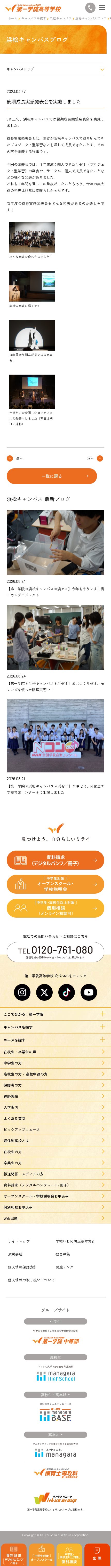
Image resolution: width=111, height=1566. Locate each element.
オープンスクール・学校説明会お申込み (36, 1196)
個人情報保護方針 (22, 1267)
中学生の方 (13, 1062)
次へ (90, 458)
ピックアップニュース (22, 1129)
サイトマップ (19, 1241)
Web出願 (11, 1218)
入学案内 (11, 1107)
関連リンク (65, 1267)
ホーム (12, 18)
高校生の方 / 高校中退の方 (25, 1074)
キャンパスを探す (33, 18)
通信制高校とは (16, 1140)
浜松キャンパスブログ (90, 18)
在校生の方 (13, 1151)
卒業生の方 (13, 1162)
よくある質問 (14, 1118)
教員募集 (63, 1254)
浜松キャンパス (61, 18)
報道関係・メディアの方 (23, 1173)
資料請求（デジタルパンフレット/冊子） (37, 1185)
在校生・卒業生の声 (20, 1051)
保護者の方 (13, 1085)
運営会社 (15, 1254)
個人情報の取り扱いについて (31, 1279)
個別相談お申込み (18, 1207)
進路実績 (11, 1096)
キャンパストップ (20, 69)
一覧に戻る (52, 476)
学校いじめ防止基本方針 (75, 1241)
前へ (19, 458)
